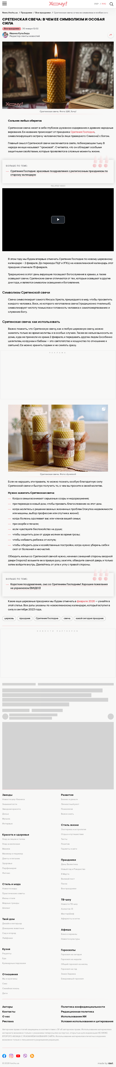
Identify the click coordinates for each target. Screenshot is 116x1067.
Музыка (6, 819)
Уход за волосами (11, 844)
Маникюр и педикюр (12, 854)
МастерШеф (67, 914)
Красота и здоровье (15, 835)
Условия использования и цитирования (87, 1021)
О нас (6, 1016)
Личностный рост (70, 804)
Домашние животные (13, 929)
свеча (67, 618)
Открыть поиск (111, 4)
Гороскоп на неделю (71, 959)
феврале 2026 (86, 601)
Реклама (8, 1021)
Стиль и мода (11, 884)
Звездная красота (11, 809)
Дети (5, 993)
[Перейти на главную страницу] (58, 4)
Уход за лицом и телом (13, 839)
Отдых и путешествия (72, 834)
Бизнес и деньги (69, 800)
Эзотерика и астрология (73, 830)
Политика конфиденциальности (83, 1007)
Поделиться (111, 35)
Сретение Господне (47, 618)
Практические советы (13, 894)
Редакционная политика (77, 1012)
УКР (96, 4)
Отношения (10, 974)
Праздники (68, 860)
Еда (4, 959)
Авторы (7, 1007)
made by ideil (105, 1063)
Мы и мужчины (9, 979)
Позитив (65, 844)
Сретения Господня (82, 132)
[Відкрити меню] (4, 3)
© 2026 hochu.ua (10, 1063)
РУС (104, 4)
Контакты (8, 1012)
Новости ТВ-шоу (69, 904)
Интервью (7, 824)
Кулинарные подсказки (14, 963)
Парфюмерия (9, 868)
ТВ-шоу (66, 900)
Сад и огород (9, 933)
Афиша (66, 930)
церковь (9, 618)
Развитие (67, 795)
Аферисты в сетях (70, 919)
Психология (67, 809)
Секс (4, 984)
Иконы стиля (8, 898)
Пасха (64, 884)
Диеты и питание (11, 859)
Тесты (64, 839)
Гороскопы (68, 950)
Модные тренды (10, 903)
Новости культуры (70, 939)
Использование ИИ (73, 1016)
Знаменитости (9, 804)
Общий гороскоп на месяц (74, 964)
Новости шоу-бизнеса (13, 800)
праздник (24, 618)
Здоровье (7, 864)
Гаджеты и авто (69, 849)
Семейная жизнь (10, 989)
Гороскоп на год (69, 969)
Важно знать (67, 814)
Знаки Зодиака (68, 974)
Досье (5, 814)
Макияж (6, 849)
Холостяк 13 (67, 909)
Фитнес (6, 873)
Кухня (6, 949)
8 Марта (65, 874)
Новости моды (9, 889)
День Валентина (69, 864)
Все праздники (11, 29)
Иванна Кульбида (20, 33)
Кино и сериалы (69, 934)
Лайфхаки (7, 938)
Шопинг (6, 908)
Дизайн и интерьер (12, 924)
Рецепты (6, 954)
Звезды (7, 795)
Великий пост (68, 879)
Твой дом (8, 919)
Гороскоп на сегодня (71, 955)
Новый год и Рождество (73, 869)
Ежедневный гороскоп (72, 979)
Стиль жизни (70, 825)
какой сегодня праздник (90, 618)
